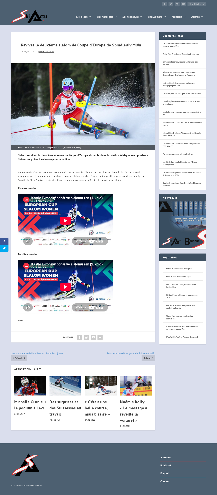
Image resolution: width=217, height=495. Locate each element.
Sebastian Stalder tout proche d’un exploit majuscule (180, 306)
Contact (164, 481)
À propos (165, 457)
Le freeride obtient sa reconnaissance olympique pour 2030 (179, 84)
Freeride (177, 17)
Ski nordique (105, 17)
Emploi (164, 473)
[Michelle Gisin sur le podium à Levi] (30, 386)
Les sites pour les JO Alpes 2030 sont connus (182, 93)
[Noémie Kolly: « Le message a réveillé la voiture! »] (136, 386)
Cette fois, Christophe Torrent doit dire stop (181, 54)
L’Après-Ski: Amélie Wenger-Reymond (182, 337)
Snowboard (155, 17)
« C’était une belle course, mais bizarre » (97, 408)
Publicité (165, 465)
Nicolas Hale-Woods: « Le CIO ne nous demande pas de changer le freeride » (179, 73)
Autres (195, 17)
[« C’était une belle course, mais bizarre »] (101, 386)
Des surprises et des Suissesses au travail (65, 408)
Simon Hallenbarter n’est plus (179, 268)
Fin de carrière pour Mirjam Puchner (178, 154)
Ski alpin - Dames (46, 51)
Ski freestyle (130, 17)
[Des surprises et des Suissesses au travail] (65, 386)
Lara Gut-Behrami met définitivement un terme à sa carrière (182, 327)
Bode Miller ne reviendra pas (178, 276)
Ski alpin (82, 17)
